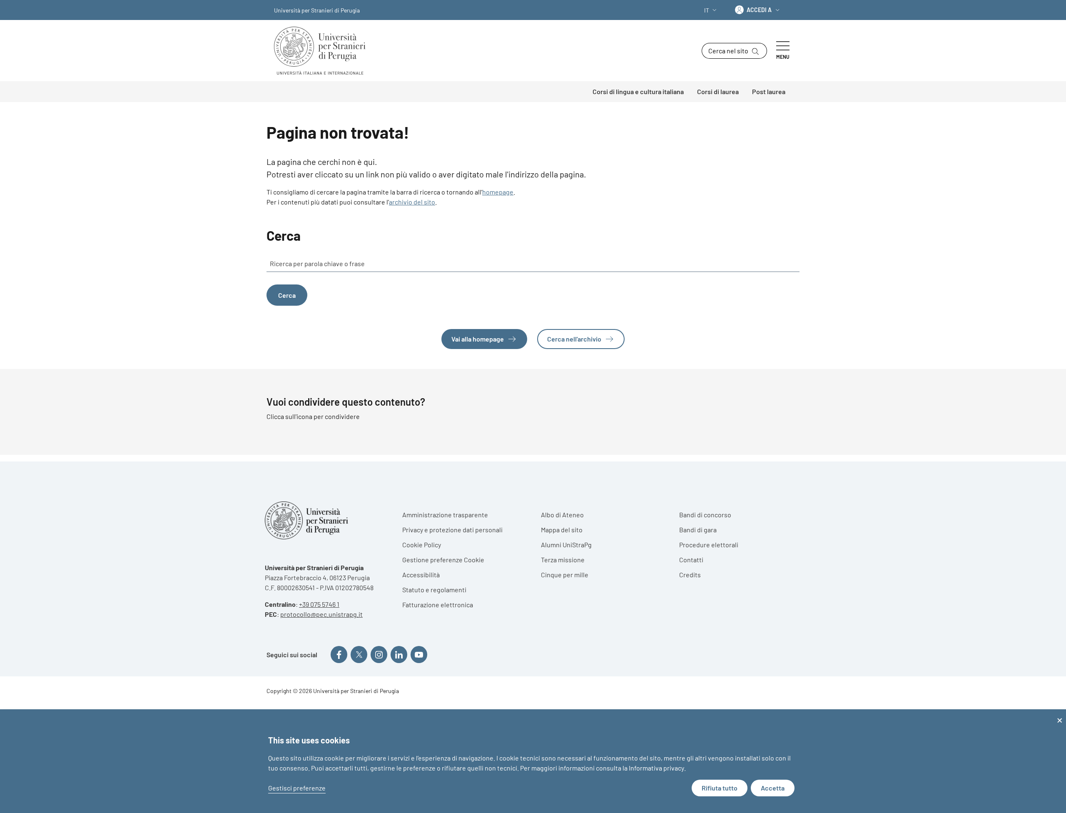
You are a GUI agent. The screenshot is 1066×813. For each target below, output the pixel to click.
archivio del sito (412, 202)
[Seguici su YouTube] (419, 654)
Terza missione (563, 560)
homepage (497, 192)
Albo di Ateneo (562, 515)
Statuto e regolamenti (434, 590)
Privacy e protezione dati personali (452, 530)
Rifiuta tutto (719, 788)
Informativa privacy (656, 768)
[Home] (323, 51)
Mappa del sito (562, 530)
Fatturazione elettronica (437, 605)
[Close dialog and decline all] (1060, 714)
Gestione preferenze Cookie (443, 560)
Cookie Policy (421, 545)
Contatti (691, 560)
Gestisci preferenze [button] (297, 788)
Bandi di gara (698, 530)
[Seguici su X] (359, 654)
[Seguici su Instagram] (379, 654)
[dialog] (533, 761)
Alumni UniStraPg (566, 545)
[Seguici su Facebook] (339, 654)
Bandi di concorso (705, 515)
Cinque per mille (564, 575)
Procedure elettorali (708, 545)
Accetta (773, 788)
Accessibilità (421, 575)
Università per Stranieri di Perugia (317, 10)
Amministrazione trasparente (445, 515)
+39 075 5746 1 (319, 604)
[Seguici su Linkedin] (399, 654)
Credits (690, 575)
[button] (711, 10)
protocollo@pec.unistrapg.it (321, 614)
